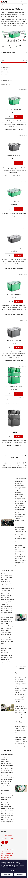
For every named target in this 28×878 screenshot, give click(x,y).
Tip (4, 74)
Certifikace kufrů (5, 857)
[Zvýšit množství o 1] (13, 116)
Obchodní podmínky (6, 851)
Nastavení (13, 870)
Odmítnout (7, 874)
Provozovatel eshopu (6, 855)
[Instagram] (6, 842)
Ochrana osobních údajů (7, 853)
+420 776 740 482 (9, 838)
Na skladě (6, 67)
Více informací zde (12, 867)
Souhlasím (20, 874)
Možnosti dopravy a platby (7, 849)
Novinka (5, 72)
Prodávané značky (5, 859)
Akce (5, 69)
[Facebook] (2, 842)
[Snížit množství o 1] (6, 116)
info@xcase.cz (8, 835)
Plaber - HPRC (7, 80)
